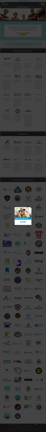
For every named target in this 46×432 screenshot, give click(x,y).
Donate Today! (23, 221)
